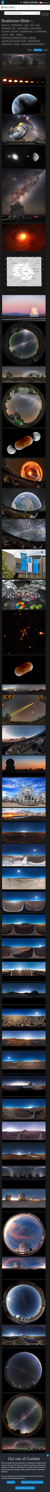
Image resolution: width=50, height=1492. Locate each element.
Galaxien (14, 31)
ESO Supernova (23, 28)
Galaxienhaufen (26, 31)
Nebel (12, 35)
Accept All (10, 1482)
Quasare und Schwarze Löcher (14, 41)
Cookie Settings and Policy (25, 1488)
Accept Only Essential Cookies (32, 1482)
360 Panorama (16, 25)
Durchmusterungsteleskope (33, 44)
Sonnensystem (34, 41)
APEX (31, 25)
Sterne (16, 44)
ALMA (26, 25)
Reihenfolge (38, 50)
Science (26, 2)
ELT (14, 28)
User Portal (34, 2)
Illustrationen (40, 31)
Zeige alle (5, 25)
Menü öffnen (9, 7)
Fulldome (5, 31)
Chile (38, 25)
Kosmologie (6, 28)
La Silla (5, 35)
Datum (46, 50)
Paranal (19, 35)
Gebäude (32, 38)
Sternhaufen (7, 44)
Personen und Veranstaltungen (14, 38)
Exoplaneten (36, 28)
